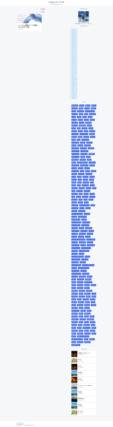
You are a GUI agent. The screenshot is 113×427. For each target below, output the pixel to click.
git (78, 139)
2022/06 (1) (74, 58)
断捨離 (93, 108)
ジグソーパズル (90, 239)
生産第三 (74, 316)
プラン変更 (75, 262)
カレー (91, 230)
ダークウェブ (75, 245)
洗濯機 (83, 310)
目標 (81, 108)
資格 (89, 159)
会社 (73, 279)
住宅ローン (80, 279)
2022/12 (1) (74, 52)
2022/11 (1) (74, 53)
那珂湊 (92, 330)
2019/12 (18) (74, 89)
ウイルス (74, 228)
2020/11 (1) (74, 76)
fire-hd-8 (85, 176)
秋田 (86, 316)
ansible (92, 165)
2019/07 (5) (74, 92)
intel (73, 185)
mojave (88, 188)
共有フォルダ (88, 282)
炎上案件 (74, 313)
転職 (80, 136)
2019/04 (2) (74, 95)
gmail (73, 182)
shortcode (85, 196)
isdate (92, 185)
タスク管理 (82, 242)
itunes (89, 125)
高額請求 (87, 342)
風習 (86, 339)
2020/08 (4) (74, 79)
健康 (73, 282)
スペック (74, 242)
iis (92, 182)
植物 (81, 307)
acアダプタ (92, 162)
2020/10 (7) (74, 77)
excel (90, 116)
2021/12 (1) (74, 64)
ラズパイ (83, 270)
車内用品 (74, 330)
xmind (88, 208)
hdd (79, 182)
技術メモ (74, 125)
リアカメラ (85, 273)
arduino (81, 168)
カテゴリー (84, 230)
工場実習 (88, 122)
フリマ (87, 108)
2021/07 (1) (74, 66)
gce (80, 179)
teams (91, 199)
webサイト (83, 148)
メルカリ (74, 108)
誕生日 (74, 136)
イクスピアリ (85, 225)
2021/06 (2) (74, 68)
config (93, 171)
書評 (81, 114)
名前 (73, 287)
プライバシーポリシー (20, 422)
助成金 (87, 285)
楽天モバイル (75, 156)
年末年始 (85, 299)
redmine (80, 145)
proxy (74, 145)
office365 (89, 142)
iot (79, 185)
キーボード (82, 233)
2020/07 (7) (74, 81)
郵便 (73, 333)
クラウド (90, 233)
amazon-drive (75, 165)
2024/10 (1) (74, 31)
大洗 (93, 293)
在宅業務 (89, 290)
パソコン (74, 114)
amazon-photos (84, 165)
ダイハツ (90, 242)
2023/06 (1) (74, 46)
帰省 (79, 299)
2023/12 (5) (74, 39)
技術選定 (81, 302)
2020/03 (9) (74, 85)
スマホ (81, 122)
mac (73, 116)
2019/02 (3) (74, 97)
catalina (86, 136)
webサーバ (74, 205)
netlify (82, 142)
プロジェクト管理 (76, 265)
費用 (93, 327)
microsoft (81, 188)
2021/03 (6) (74, 71)
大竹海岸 (74, 296)
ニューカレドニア (90, 111)
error (79, 176)
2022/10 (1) (74, 55)
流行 (88, 156)
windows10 (74, 208)
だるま (74, 216)
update (74, 202)
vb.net (80, 131)
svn (85, 199)
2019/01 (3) (74, 98)
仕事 (93, 105)
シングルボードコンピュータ (78, 239)
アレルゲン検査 (75, 225)
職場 (81, 322)
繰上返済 (82, 319)
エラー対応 (88, 228)
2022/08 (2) (74, 57)
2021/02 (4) (74, 72)
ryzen (90, 128)
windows (92, 131)
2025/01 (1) (74, 30)
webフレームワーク (84, 205)
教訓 (92, 302)
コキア (74, 236)
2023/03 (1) (74, 50)
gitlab (91, 179)
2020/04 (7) (74, 84)
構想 (82, 156)
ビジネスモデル (75, 259)
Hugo (21, 425)
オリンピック (75, 230)
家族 (93, 296)
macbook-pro (85, 139)
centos (92, 136)
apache (74, 168)
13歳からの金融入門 (82, 162)
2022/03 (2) (74, 61)
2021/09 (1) (74, 65)
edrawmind (88, 173)
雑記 (93, 333)
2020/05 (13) (74, 83)
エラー (81, 228)
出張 (73, 285)
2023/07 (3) (74, 45)
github (85, 179)
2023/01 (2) (74, 51)
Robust (25, 425)
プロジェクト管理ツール (88, 265)
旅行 (87, 105)
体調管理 (88, 279)
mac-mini (74, 188)
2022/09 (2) (74, 56)
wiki (92, 205)
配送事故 (80, 333)
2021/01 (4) (74, 73)
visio (86, 202)
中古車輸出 (82, 276)
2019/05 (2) (74, 94)
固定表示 (82, 290)
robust (86, 193)
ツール (83, 245)
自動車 (92, 322)
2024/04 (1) (74, 36)
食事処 (92, 339)
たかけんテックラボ (56, 2)
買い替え (82, 159)
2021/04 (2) (74, 70)
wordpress (74, 122)
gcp (73, 139)
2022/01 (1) (74, 63)
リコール (74, 276)
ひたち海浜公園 (75, 219)
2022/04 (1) (74, 59)
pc (79, 128)
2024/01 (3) (74, 38)
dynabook (81, 173)
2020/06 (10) (74, 82)
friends (92, 176)
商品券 (87, 287)
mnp (73, 128)
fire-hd (74, 119)
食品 (73, 342)
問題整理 (74, 290)
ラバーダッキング (76, 273)
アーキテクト (75, 151)
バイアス (74, 253)
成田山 (74, 302)
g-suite (74, 179)
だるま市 (91, 148)
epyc (73, 176)
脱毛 (86, 322)
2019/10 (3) (74, 91)
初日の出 (80, 285)
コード (88, 236)
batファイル (75, 171)
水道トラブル (75, 310)
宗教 (88, 296)
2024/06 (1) (74, 33)
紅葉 (92, 316)
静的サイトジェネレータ (83, 336)
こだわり (87, 213)
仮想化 (89, 276)
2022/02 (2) (74, 62)
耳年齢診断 (90, 319)
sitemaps (92, 196)
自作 (79, 116)
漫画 (89, 310)
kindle (80, 119)
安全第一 (82, 296)
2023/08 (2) (74, 44)
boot (82, 171)
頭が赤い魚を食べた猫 (77, 339)
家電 (73, 299)
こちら (85, 23)
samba (92, 193)
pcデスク (74, 193)
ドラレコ (74, 250)
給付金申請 (75, 319)
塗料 (81, 293)
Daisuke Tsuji (32, 425)
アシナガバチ (86, 222)
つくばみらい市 (82, 216)
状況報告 (87, 313)
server (78, 196)
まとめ (84, 219)
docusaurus (92, 114)
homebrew (85, 182)
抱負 (87, 302)
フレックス (84, 259)
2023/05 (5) (74, 48)
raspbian (84, 128)
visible (80, 202)
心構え (92, 299)
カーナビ (74, 233)
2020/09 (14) (74, 78)
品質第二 (80, 287)
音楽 (73, 162)
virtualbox (87, 145)
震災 (73, 336)
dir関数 (74, 173)
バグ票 (81, 253)
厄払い (93, 285)
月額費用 (74, 307)
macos (86, 119)
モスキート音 (75, 270)
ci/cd (87, 171)
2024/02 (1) (74, 37)
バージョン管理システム (77, 256)
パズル (87, 256)
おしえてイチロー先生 (77, 213)
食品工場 (80, 342)
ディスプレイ (91, 245)
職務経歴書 (82, 125)
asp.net (87, 168)
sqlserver (74, 199)
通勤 (86, 330)
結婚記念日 (75, 159)
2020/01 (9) (74, 88)
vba (86, 131)
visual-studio (75, 148)
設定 (79, 327)
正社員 (87, 307)
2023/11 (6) (74, 40)
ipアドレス (85, 185)
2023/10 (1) (74, 42)
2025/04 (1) (74, 29)
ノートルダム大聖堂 (84, 250)
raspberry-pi (80, 111)
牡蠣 (81, 313)
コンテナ (81, 236)
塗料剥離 (87, 293)
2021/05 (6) (74, 69)
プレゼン (82, 262)
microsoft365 (75, 142)
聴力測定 (74, 322)
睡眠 (81, 316)
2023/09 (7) (74, 43)
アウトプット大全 (76, 222)
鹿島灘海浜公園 (75, 344)
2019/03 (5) (74, 96)
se (73, 196)
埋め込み (74, 293)
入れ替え (80, 282)
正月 (73, 111)
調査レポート (86, 327)
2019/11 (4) (74, 90)
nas (94, 188)
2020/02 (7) (74, 86)
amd (84, 116)
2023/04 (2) (74, 49)
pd (81, 193)
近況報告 (74, 105)
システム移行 (84, 151)
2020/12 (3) (74, 75)
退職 (81, 330)
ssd (80, 199)
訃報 (73, 327)
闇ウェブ (87, 333)
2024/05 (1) (74, 35)
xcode (82, 208)
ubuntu (74, 131)
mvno (92, 119)
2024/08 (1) (74, 32)
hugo (81, 105)
